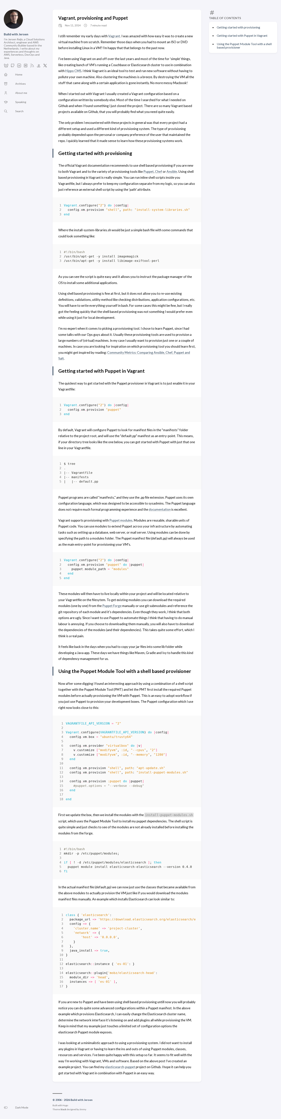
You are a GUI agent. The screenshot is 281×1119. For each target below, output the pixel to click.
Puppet (148, 172)
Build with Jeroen (16, 34)
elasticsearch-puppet (120, 1067)
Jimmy (82, 1109)
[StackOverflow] (38, 66)
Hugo (65, 1105)
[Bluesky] (6, 66)
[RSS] (32, 66)
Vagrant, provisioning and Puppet (93, 18)
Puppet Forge (112, 606)
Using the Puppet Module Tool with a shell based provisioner (244, 45)
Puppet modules (120, 520)
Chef (158, 172)
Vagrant (114, 36)
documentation (160, 509)
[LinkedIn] (19, 66)
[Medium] (25, 66)
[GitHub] (12, 66)
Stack (63, 1109)
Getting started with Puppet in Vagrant (242, 35)
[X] (45, 66)
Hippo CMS (73, 71)
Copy (189, 206)
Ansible (171, 172)
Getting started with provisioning (238, 27)
